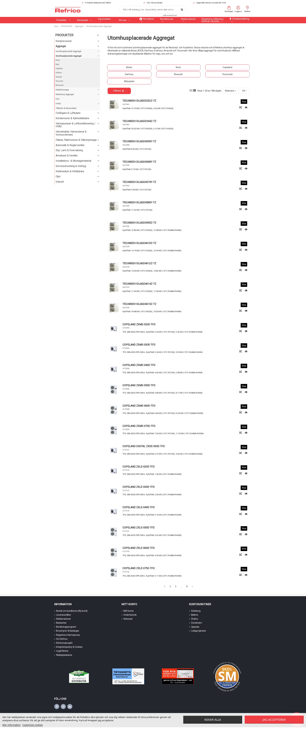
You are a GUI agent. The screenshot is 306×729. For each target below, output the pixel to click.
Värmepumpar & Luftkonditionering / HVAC (75, 125)
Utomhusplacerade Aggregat (69, 56)
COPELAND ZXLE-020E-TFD (139, 466)
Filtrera (117, 90)
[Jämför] (241, 107)
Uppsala (195, 627)
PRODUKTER (64, 35)
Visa (244, 101)
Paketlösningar (62, 89)
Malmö (194, 615)
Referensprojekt (64, 643)
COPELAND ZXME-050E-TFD (139, 385)
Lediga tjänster (198, 631)
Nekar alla (212, 720)
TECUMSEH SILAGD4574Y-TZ (139, 182)
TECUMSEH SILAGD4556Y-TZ (139, 141)
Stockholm (196, 623)
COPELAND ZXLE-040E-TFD (139, 507)
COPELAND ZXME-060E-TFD (139, 405)
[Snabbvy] (246, 107)
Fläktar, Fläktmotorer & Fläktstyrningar (76, 139)
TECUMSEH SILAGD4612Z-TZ (139, 263)
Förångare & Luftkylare (68, 112)
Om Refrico (62, 639)
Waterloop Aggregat (65, 94)
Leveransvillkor (63, 615)
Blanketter (61, 623)
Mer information (11, 724)
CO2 (57, 99)
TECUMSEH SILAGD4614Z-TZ (139, 283)
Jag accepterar (274, 720)
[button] (84, 20)
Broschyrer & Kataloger (67, 631)
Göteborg (195, 611)
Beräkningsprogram (66, 627)
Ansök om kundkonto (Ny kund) (71, 611)
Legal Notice (62, 651)
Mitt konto (129, 611)
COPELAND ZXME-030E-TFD (139, 344)
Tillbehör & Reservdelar (66, 108)
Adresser (128, 619)
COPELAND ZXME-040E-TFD (139, 365)
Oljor (58, 176)
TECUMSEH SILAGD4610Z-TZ (139, 243)
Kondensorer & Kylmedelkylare (72, 118)
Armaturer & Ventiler (67, 155)
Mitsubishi (129, 81)
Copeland (227, 67)
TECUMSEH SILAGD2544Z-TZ (139, 121)
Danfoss (129, 74)
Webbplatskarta (64, 655)
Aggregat (61, 46)
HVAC (58, 103)
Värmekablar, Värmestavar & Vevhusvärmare (71, 133)
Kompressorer (64, 41)
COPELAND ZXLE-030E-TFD (139, 486)
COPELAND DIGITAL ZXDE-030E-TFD (144, 446)
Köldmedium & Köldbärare (70, 171)
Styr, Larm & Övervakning (69, 150)
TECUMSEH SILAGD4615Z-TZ (139, 304)
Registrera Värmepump (68, 635)
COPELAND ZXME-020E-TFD (139, 324)
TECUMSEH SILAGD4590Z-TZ (139, 222)
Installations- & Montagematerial (73, 160)
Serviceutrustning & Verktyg (71, 166)
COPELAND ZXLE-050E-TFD (139, 527)
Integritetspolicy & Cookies (69, 647)
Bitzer (129, 67)
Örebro (194, 619)
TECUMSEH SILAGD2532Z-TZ (139, 100)
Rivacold (178, 74)
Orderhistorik (130, 615)
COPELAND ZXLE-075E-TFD (139, 568)
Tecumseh (227, 74)
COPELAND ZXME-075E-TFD (139, 425)
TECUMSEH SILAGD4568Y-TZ (139, 161)
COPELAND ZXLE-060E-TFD (139, 547)
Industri (60, 181)
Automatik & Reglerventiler (70, 145)
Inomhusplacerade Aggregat (68, 51)
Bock (178, 67)
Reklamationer (63, 619)
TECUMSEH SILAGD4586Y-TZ (139, 202)
